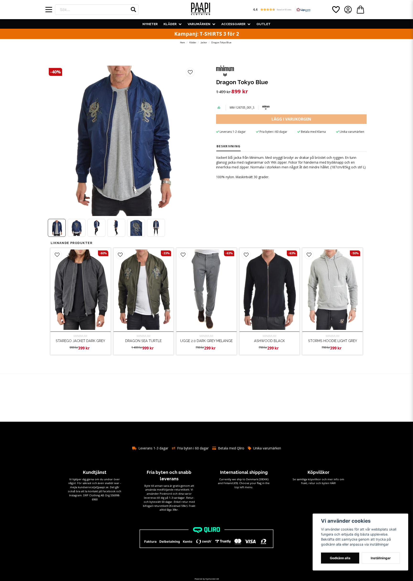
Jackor (204, 42)
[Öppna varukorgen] (360, 9)
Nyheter (150, 24)
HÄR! (333, 483)
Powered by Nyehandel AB (207, 578)
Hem (182, 42)
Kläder (170, 24)
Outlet (263, 24)
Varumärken (199, 24)
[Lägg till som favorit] (335, 9)
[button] (133, 9)
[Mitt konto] (348, 9)
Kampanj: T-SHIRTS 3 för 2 (206, 33)
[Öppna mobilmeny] (48, 9)
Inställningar (381, 558)
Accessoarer (233, 24)
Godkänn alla (340, 558)
